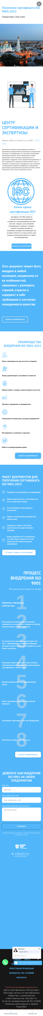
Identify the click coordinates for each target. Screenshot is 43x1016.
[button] (22, 246)
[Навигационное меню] (39, 4)
